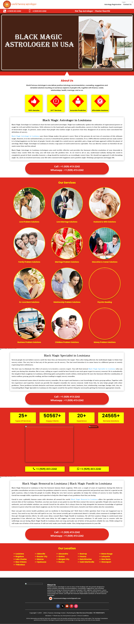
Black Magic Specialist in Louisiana (101, 369)
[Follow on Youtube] (67, 606)
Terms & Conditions (83, 616)
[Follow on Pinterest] (71, 606)
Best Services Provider (85, 613)
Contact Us (127, 4)
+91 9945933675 (99, 613)
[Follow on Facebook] (58, 606)
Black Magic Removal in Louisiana (84, 499)
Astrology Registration (112, 4)
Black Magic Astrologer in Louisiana (25, 136)
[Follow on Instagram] (76, 606)
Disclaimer (48, 616)
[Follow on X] (62, 606)
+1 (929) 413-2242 (14, 11)
